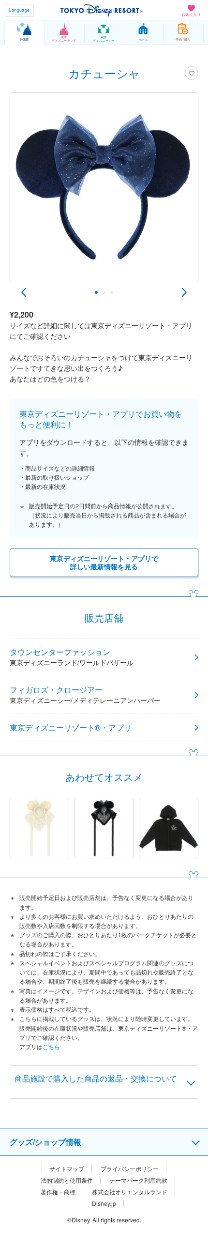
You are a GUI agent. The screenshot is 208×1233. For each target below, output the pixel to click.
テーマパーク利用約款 (138, 1180)
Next (184, 292)
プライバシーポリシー (130, 1168)
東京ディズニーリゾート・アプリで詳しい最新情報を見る (104, 562)
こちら (51, 1046)
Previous (23, 292)
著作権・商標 (58, 1191)
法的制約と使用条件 (67, 1180)
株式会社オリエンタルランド (129, 1191)
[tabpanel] (104, 191)
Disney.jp (104, 1203)
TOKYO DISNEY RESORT (101, 10)
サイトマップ (66, 1168)
